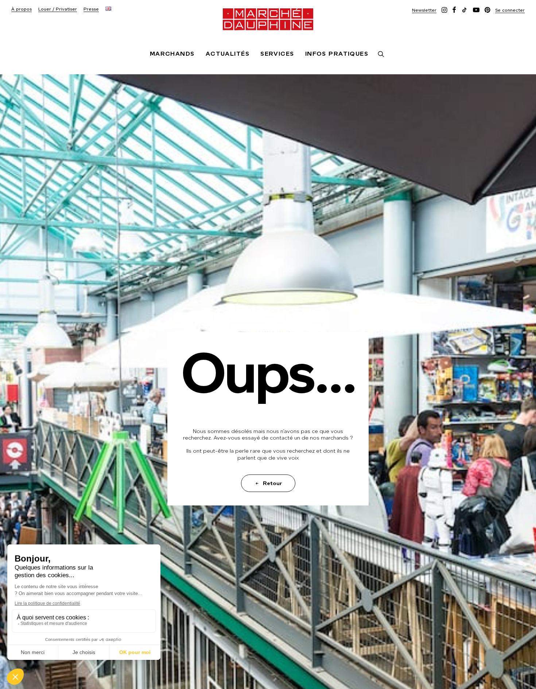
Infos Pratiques (337, 53)
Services (277, 53)
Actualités (227, 53)
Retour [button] (272, 483)
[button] (424, 10)
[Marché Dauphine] (268, 19)
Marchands (172, 53)
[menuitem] (21, 9)
